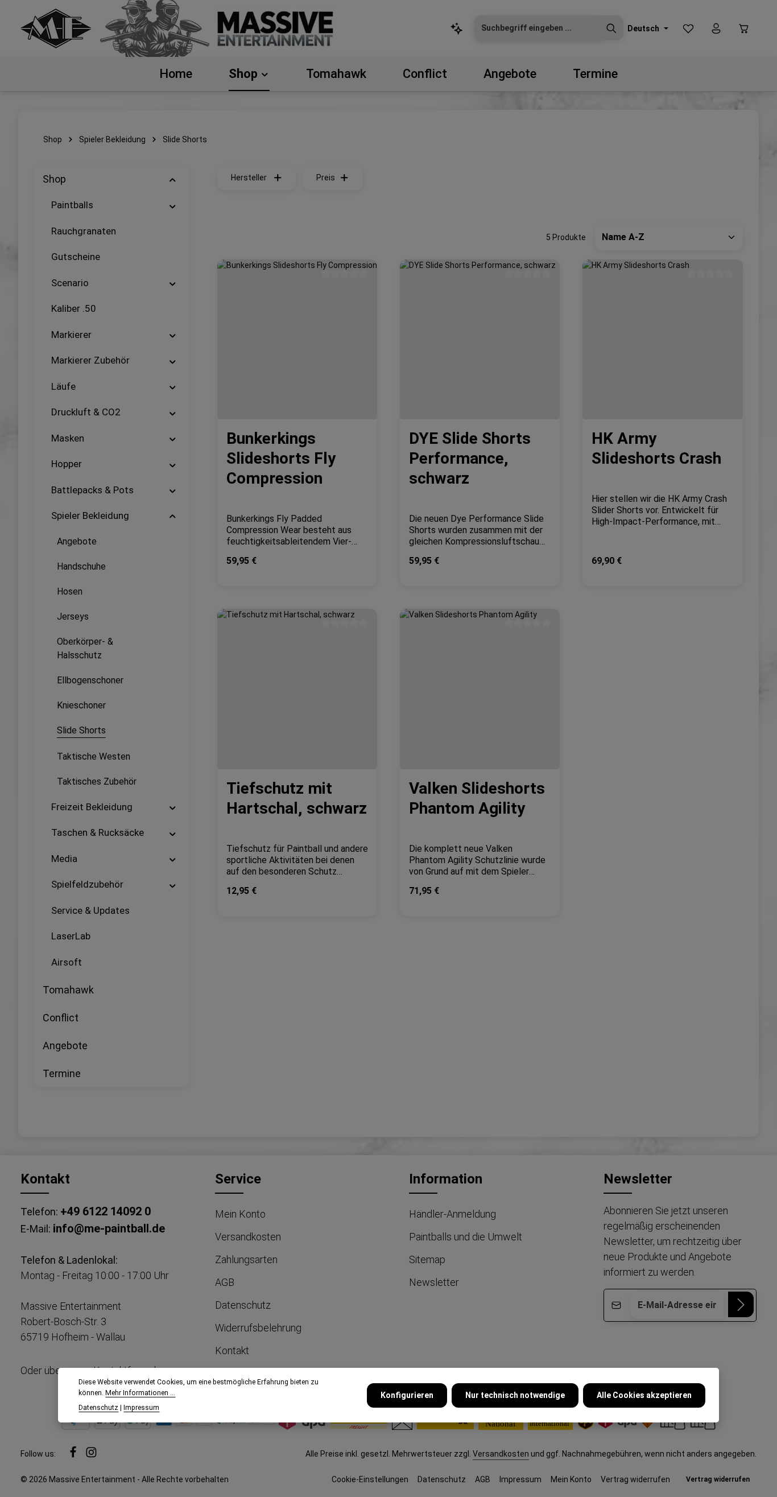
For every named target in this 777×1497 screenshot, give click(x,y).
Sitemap (427, 1259)
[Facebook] (74, 1454)
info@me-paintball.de (109, 1228)
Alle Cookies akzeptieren (644, 1394)
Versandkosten (248, 1237)
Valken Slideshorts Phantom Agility (477, 798)
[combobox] (537, 28)
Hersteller (249, 177)
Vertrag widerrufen (635, 1479)
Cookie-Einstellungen (370, 1479)
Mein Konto (240, 1214)
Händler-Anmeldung (452, 1214)
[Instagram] (91, 1454)
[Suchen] (611, 28)
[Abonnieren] (741, 1304)
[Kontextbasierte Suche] (457, 29)
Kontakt (232, 1350)
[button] (172, 179)
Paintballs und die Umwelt (465, 1237)
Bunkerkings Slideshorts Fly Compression (281, 458)
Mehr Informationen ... (140, 1393)
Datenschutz (243, 1305)
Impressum (520, 1479)
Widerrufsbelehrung (258, 1328)
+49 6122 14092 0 (105, 1211)
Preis (325, 177)
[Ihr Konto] (716, 29)
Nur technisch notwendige (515, 1394)
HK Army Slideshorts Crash (656, 448)
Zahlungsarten (246, 1259)
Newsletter (434, 1282)
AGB (224, 1282)
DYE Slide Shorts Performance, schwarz (470, 458)
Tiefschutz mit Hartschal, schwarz (296, 798)
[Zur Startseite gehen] (56, 28)
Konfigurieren (407, 1394)
